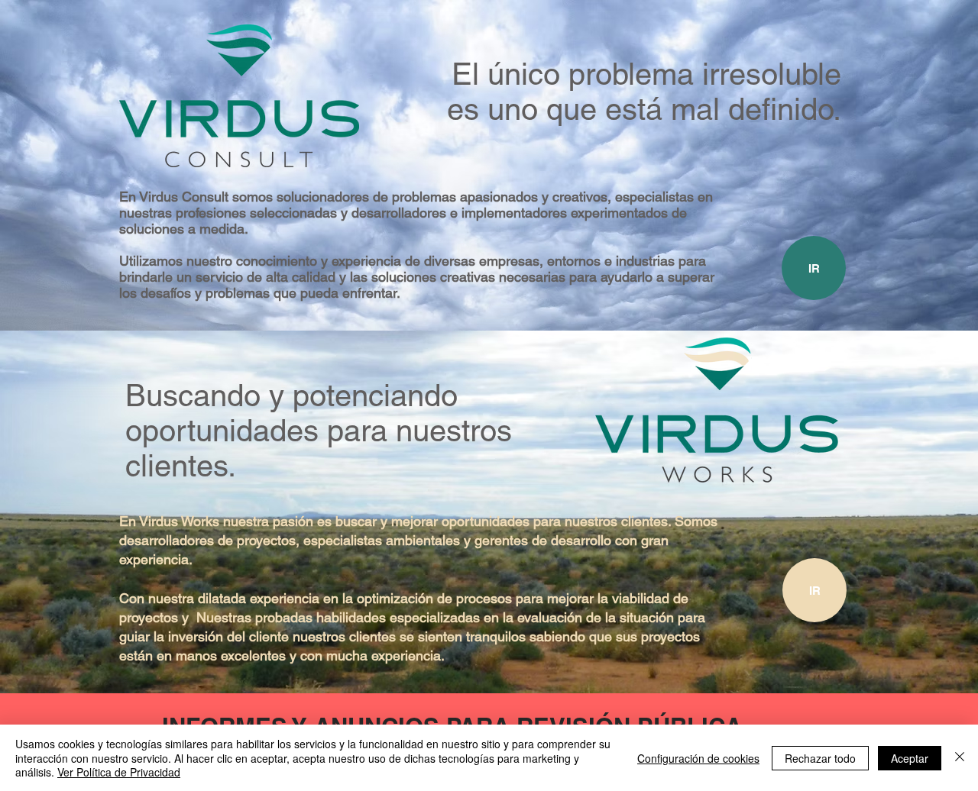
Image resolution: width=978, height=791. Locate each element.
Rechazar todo (820, 758)
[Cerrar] (959, 758)
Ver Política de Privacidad (118, 772)
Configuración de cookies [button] (698, 758)
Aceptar (909, 758)
